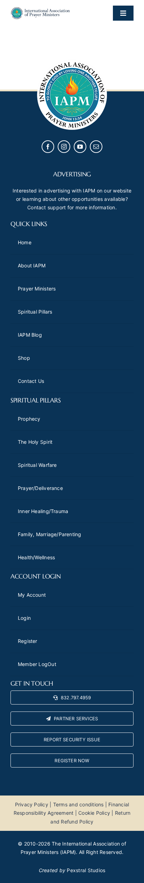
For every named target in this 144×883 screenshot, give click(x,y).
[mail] (96, 146)
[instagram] (64, 146)
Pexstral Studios (86, 870)
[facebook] (48, 146)
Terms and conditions (78, 804)
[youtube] (80, 146)
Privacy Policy (31, 804)
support (57, 207)
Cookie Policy (94, 813)
